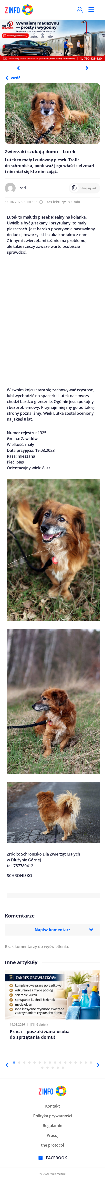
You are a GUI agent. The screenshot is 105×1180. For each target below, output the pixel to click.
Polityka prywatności (52, 1116)
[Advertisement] (52, 321)
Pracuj (52, 1135)
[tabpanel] (52, 40)
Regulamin (52, 1125)
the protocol (52, 1145)
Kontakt (52, 1106)
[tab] (14, 1062)
